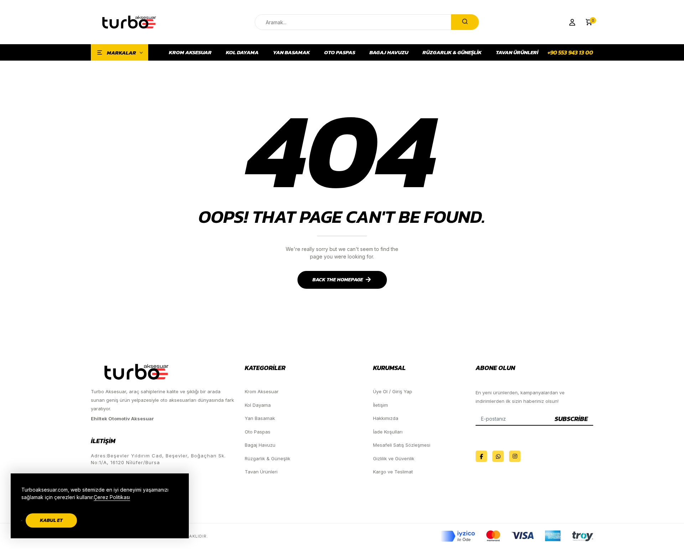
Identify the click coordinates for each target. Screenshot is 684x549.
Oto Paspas (339, 52)
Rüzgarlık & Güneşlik (452, 52)
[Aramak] (465, 22)
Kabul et (51, 520)
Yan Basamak (291, 52)
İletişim (380, 405)
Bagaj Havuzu (388, 52)
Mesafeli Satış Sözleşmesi (401, 445)
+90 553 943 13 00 (570, 52)
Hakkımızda (385, 418)
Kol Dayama (242, 52)
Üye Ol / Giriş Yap (392, 391)
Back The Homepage (337, 279)
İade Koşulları (388, 432)
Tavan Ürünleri (517, 52)
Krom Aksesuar (190, 52)
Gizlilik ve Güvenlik (393, 458)
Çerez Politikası (112, 497)
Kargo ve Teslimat (393, 471)
